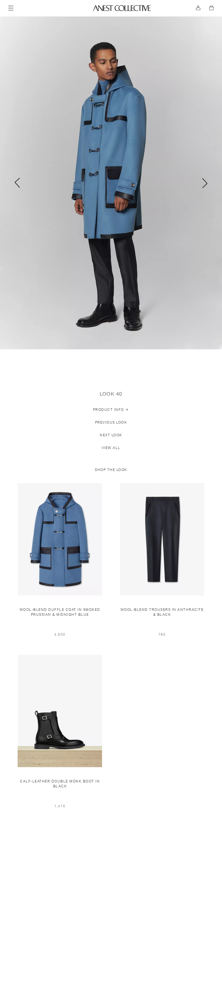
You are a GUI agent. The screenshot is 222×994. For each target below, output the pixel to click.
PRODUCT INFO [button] (111, 409)
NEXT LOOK (111, 435)
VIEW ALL (111, 448)
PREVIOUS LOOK (111, 422)
